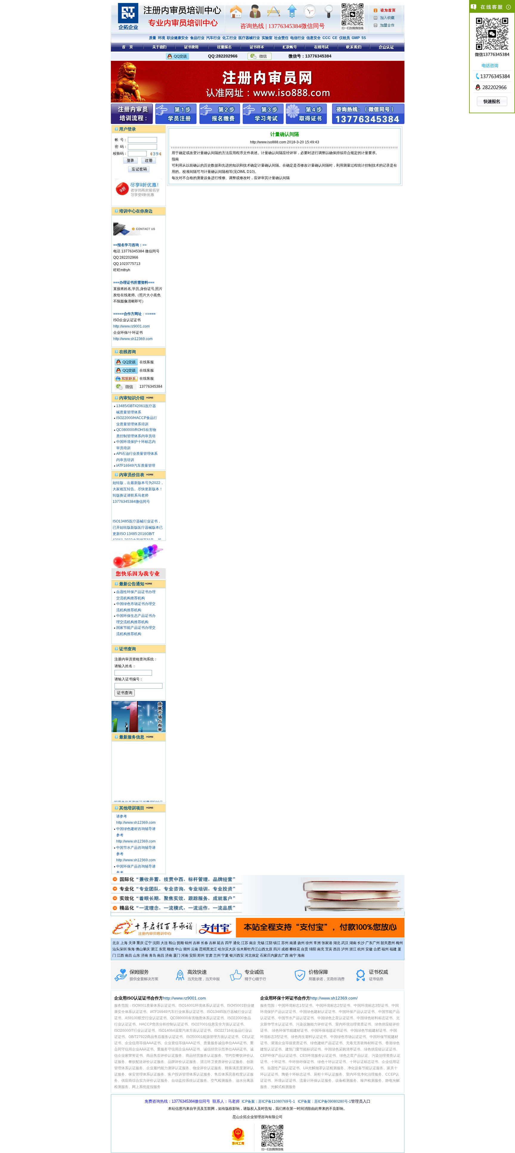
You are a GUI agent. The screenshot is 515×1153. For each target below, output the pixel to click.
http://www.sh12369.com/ (334, 998)
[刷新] (156, 153)
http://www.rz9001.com (131, 326)
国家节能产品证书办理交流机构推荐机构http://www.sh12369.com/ (136, 626)
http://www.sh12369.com (133, 339)
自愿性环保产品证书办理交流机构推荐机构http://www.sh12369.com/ (136, 590)
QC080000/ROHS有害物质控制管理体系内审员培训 (136, 428)
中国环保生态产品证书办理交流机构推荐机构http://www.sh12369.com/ (136, 614)
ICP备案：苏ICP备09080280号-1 (324, 1101)
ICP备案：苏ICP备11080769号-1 (268, 1101)
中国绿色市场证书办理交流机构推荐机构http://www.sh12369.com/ (136, 602)
